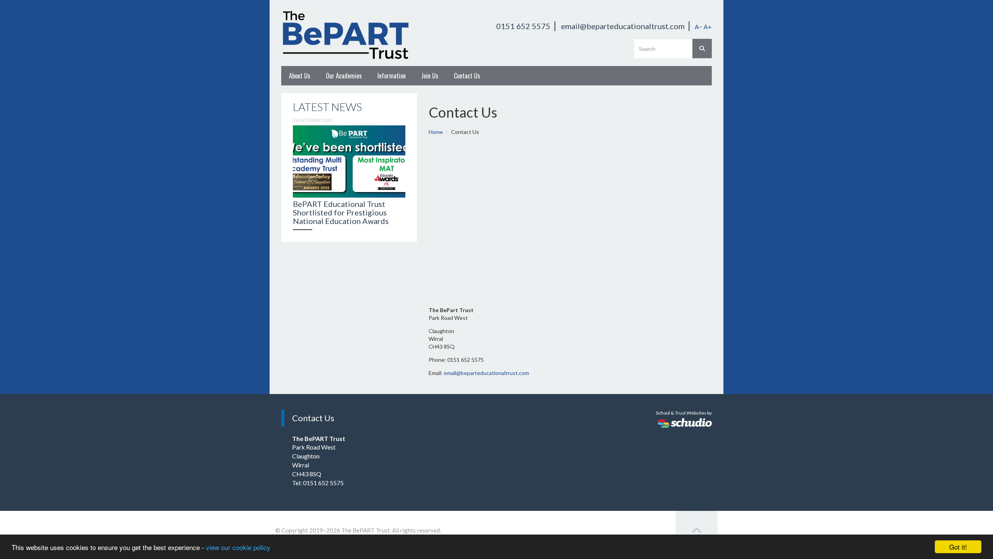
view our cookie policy (238, 547)
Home (436, 131)
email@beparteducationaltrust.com (623, 26)
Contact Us (467, 75)
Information (391, 75)
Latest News (327, 106)
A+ (708, 26)
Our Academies (344, 75)
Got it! (958, 547)
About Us (299, 75)
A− (698, 26)
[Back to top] (697, 531)
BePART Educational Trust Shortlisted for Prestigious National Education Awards (341, 212)
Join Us (429, 75)
